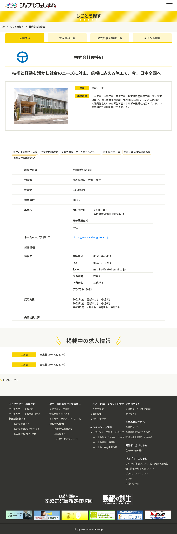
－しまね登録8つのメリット (26, 428)
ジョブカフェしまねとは (21, 409)
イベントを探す (98, 419)
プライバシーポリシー (136, 473)
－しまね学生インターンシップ (108, 437)
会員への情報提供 (134, 450)
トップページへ (10, 380)
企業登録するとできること (138, 432)
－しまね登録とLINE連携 (24, 433)
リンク (128, 478)
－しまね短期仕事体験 (104, 442)
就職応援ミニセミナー (60, 414)
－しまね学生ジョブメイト (65, 438)
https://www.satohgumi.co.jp (91, 237)
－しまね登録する (21, 423)
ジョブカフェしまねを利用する (24, 414)
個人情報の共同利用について (140, 468)
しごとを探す (97, 409)
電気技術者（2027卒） (53, 364)
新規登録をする (171, 43)
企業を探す (95, 414)
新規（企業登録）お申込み (138, 437)
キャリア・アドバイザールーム (65, 419)
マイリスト (131, 414)
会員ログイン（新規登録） (138, 409)
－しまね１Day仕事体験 (105, 447)
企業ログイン (132, 427)
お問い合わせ (132, 483)
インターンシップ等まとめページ (107, 432)
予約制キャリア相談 (59, 409)
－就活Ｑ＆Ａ (59, 433)
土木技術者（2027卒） (53, 354)
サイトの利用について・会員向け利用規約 (146, 463)
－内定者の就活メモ (62, 428)
